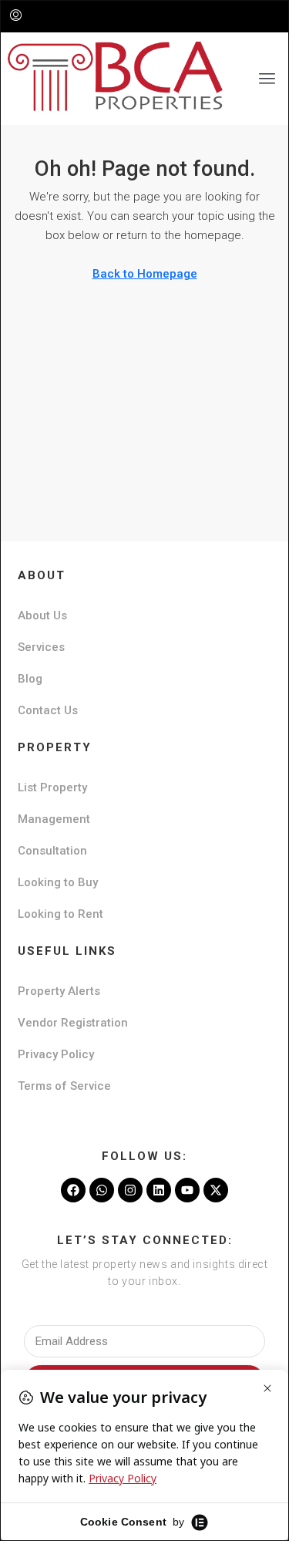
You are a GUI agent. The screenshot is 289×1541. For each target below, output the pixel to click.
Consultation (52, 851)
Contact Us (48, 710)
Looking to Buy (58, 882)
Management (54, 819)
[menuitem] (16, 16)
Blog (30, 679)
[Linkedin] (158, 1190)
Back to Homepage (144, 274)
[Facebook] (73, 1190)
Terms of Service (64, 1086)
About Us (42, 615)
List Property (52, 787)
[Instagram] (130, 1190)
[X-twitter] (215, 1190)
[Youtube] (187, 1190)
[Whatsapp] (101, 1190)
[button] (267, 79)
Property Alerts (59, 991)
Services (41, 647)
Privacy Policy (56, 1054)
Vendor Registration (73, 1023)
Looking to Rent (60, 914)
